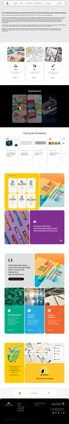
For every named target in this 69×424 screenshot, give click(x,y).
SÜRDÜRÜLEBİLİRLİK (38, 3)
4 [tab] (34, 40)
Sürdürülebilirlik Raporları (14, 374)
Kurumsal (19, 403)
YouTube (58, 353)
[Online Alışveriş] (57, 3)
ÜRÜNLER (21, 3)
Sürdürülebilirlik (21, 408)
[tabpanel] (11, 143)
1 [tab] (31, 40)
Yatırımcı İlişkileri (21, 406)
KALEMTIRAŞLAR (52, 150)
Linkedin (58, 348)
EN (61, 3)
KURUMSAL (16, 3)
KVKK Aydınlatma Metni (8, 419)
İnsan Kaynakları (21, 410)
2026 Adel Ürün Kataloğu (40, 403)
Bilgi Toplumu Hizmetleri (17, 419)
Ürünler (19, 405)
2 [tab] (32, 40)
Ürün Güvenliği (30, 419)
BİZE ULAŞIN (48, 3)
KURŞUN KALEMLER (25, 150)
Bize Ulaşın (37, 405)
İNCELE (15, 77)
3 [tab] (33, 40)
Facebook (58, 359)
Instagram (58, 351)
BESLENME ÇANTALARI (11, 150)
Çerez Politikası (24, 419)
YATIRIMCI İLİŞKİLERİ (28, 3)
